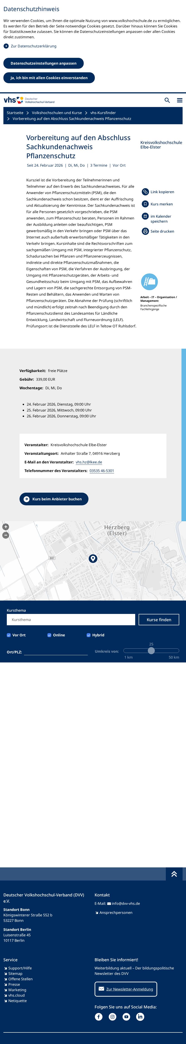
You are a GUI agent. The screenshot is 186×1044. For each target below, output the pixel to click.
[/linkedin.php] (141, 1017)
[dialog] (93, 46)
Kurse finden (159, 619)
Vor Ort (19, 635)
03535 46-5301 (102, 470)
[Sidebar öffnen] (180, 100)
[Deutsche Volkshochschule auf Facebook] (100, 1017)
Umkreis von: (107, 651)
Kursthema (16, 610)
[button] (93, 561)
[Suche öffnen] (167, 100)
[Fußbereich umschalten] (174, 874)
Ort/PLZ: (14, 652)
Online (59, 635)
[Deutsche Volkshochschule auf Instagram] (113, 1017)
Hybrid (98, 635)
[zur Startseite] (28, 100)
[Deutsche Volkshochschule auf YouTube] (127, 1017)
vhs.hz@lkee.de (89, 462)
